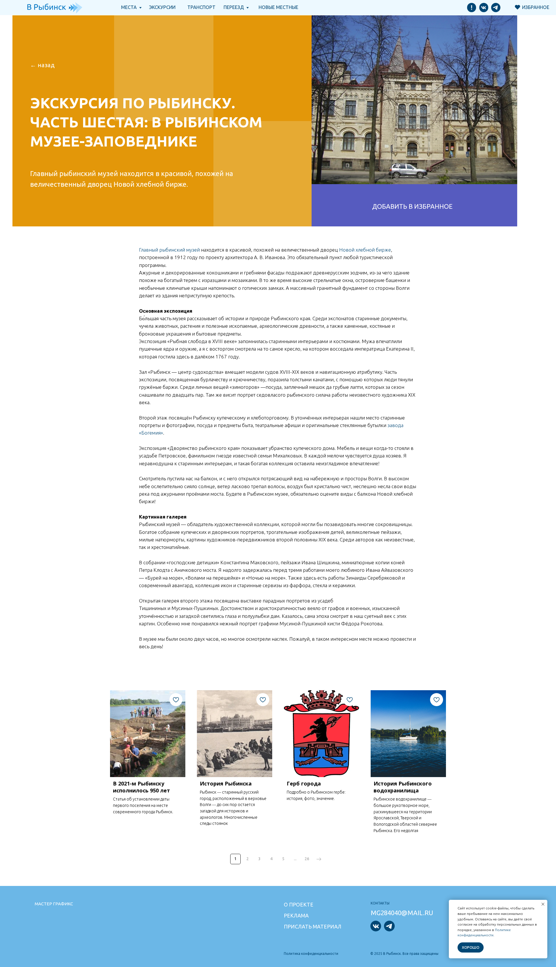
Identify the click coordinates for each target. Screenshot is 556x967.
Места (129, 7)
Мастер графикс (54, 903)
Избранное (535, 7)
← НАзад (42, 65)
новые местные (278, 7)
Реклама (296, 915)
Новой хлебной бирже (365, 249)
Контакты (380, 903)
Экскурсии (162, 7)
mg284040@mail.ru (402, 912)
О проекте (298, 904)
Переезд (234, 7)
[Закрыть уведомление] (543, 904)
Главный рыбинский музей (169, 249)
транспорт (201, 7)
